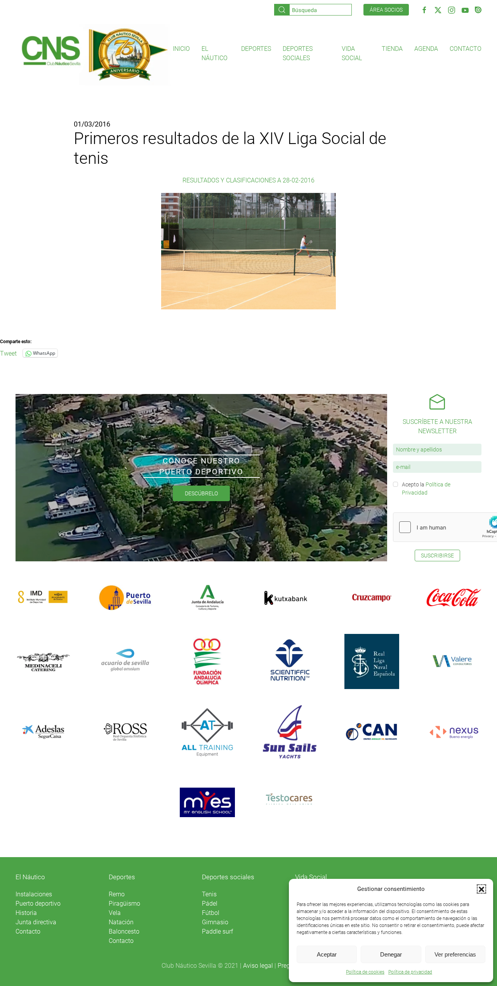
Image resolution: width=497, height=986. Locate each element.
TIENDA (392, 48)
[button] (481, 889)
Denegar (391, 954)
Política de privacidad (410, 972)
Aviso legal (258, 965)
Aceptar (327, 954)
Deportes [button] (256, 48)
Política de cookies (365, 972)
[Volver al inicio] (94, 53)
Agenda (426, 48)
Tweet (8, 353)
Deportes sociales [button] (298, 53)
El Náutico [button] (215, 53)
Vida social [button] (352, 53)
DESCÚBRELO (201, 493)
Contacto (465, 48)
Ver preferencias (455, 954)
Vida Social (311, 877)
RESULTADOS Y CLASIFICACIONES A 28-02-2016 (248, 180)
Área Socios (386, 10)
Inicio (181, 48)
